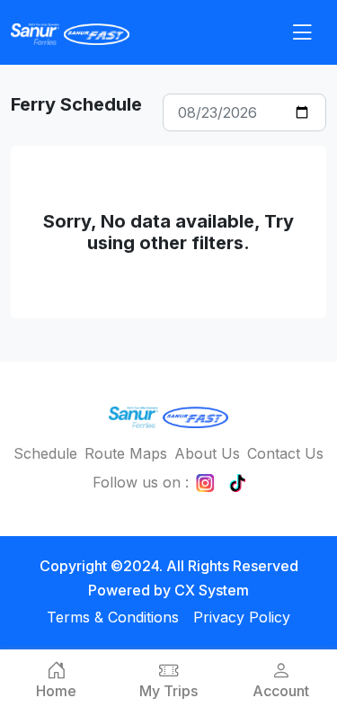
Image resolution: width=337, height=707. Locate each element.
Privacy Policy (241, 617)
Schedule (45, 453)
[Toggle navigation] (302, 32)
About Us (207, 453)
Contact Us (285, 453)
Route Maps (125, 453)
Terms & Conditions (113, 617)
